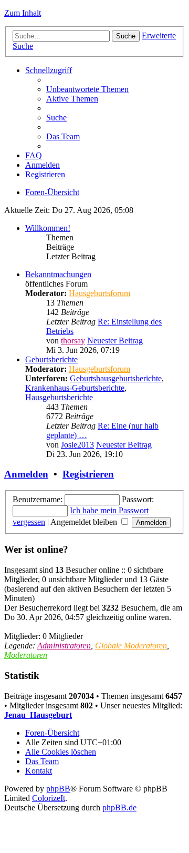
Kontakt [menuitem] (38, 770)
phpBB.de (119, 807)
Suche (125, 36)
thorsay (73, 340)
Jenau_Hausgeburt (38, 714)
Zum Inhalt (22, 12)
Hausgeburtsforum (99, 293)
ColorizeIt (48, 798)
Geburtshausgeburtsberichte (116, 378)
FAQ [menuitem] (33, 155)
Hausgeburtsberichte (59, 397)
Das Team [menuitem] (63, 136)
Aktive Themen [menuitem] (72, 98)
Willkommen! (47, 228)
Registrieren (88, 474)
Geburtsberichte (51, 359)
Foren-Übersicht (52, 192)
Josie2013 (77, 444)
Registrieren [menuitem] (45, 174)
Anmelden (26, 474)
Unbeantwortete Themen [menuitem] (87, 89)
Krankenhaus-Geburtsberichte (74, 387)
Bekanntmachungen (58, 274)
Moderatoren (25, 655)
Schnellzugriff (48, 70)
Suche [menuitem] (56, 117)
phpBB (58, 788)
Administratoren (64, 645)
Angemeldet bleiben (84, 521)
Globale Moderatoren (131, 645)
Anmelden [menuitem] (42, 164)
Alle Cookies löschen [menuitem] (60, 751)
